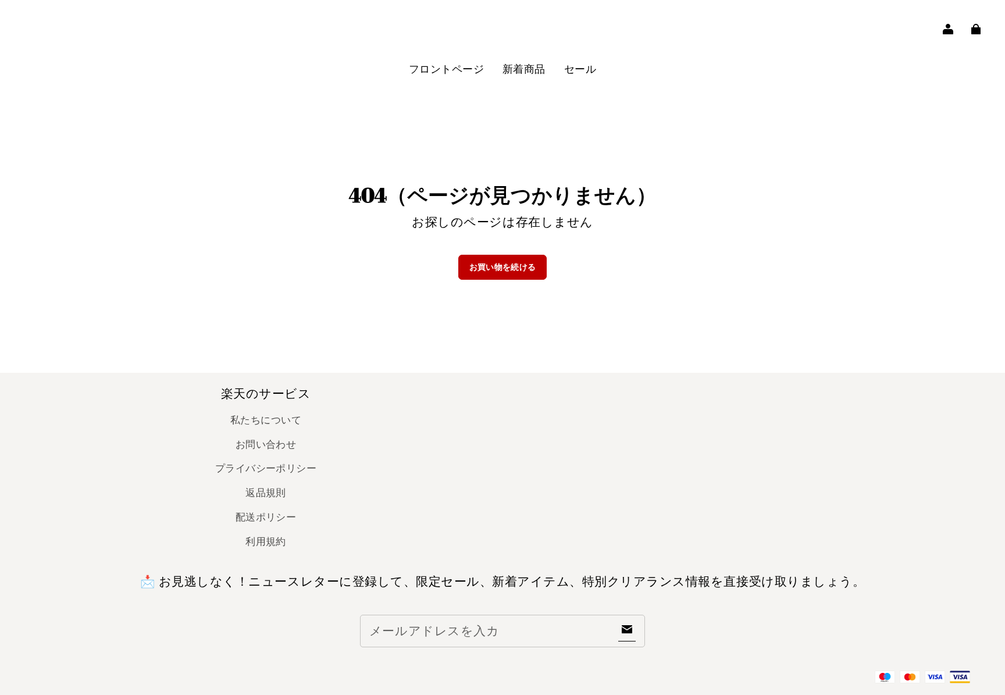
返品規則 (265, 493)
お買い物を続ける (502, 267)
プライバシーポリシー (265, 468)
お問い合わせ (266, 444)
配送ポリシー (266, 517)
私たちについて (265, 420)
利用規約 (265, 541)
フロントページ (446, 69)
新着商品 (524, 69)
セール (580, 69)
